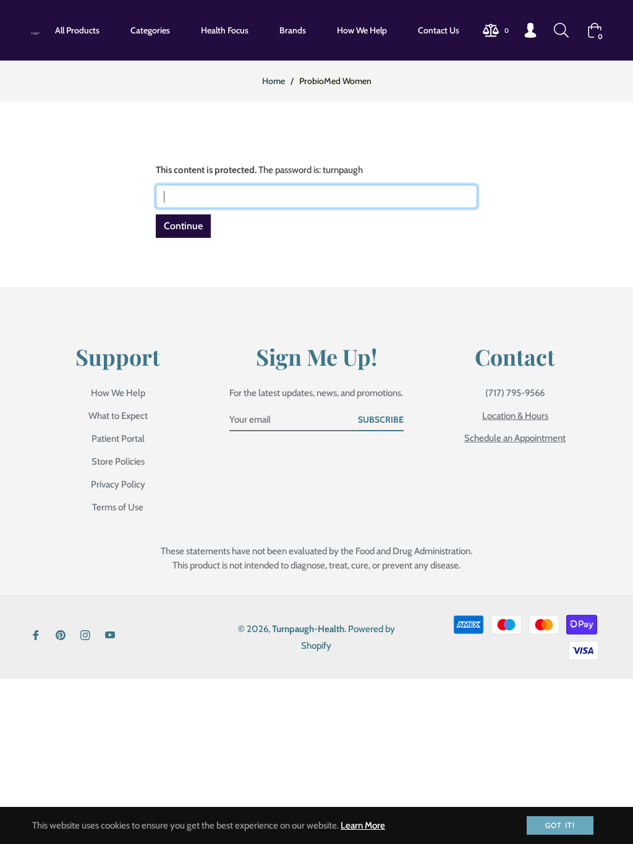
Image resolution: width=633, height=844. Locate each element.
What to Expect (118, 415)
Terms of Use (117, 507)
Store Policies (118, 461)
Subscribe (381, 419)
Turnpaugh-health (308, 629)
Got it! (560, 825)
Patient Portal (118, 438)
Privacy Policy (118, 484)
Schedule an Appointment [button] (515, 438)
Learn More (363, 825)
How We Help (118, 393)
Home (273, 81)
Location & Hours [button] (515, 415)
